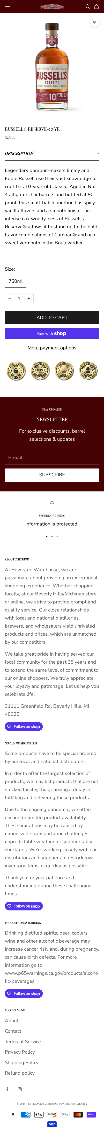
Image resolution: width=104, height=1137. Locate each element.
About (11, 1020)
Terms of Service (23, 1041)
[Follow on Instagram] (19, 1089)
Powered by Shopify (73, 1103)
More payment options (52, 347)
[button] (52, 153)
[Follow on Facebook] (7, 1089)
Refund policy (20, 1073)
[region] (52, 514)
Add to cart (52, 318)
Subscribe (52, 475)
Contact (13, 1031)
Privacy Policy (20, 1052)
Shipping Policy (21, 1062)
